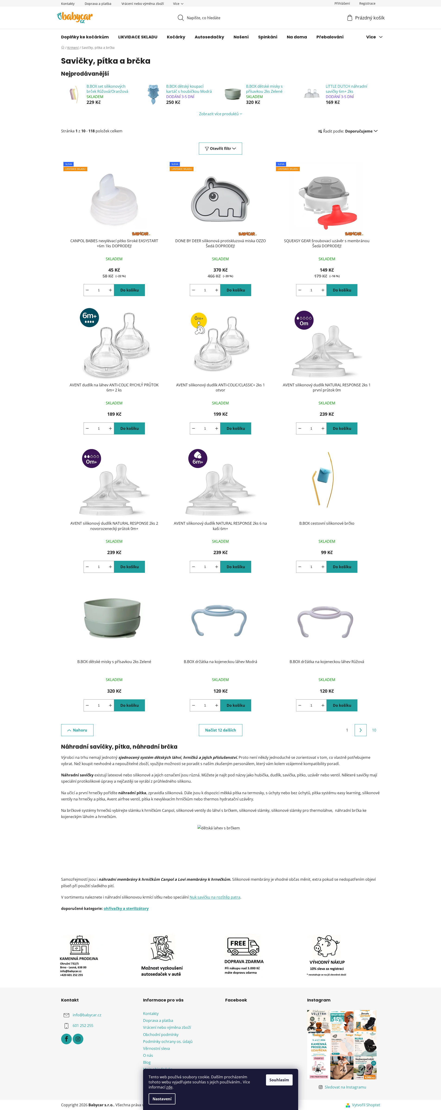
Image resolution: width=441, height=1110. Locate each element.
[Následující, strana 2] (361, 730)
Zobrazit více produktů (219, 113)
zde (169, 1087)
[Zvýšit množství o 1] (110, 290)
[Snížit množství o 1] (87, 290)
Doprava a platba (98, 3)
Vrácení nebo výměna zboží (143, 3)
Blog (147, 1062)
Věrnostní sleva (156, 1048)
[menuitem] (84, 37)
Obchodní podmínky (160, 1034)
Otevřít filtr (220, 148)
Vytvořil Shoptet (366, 1104)
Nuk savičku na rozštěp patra (215, 897)
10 (374, 730)
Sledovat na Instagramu (345, 1087)
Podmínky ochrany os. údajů (168, 1041)
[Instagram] (78, 1039)
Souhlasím (279, 1079)
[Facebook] (66, 1039)
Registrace (367, 3)
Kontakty (68, 3)
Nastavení (162, 1098)
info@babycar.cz (87, 1014)
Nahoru (80, 730)
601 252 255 (83, 1025)
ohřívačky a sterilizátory (126, 908)
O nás (148, 1055)
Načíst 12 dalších (220, 730)
